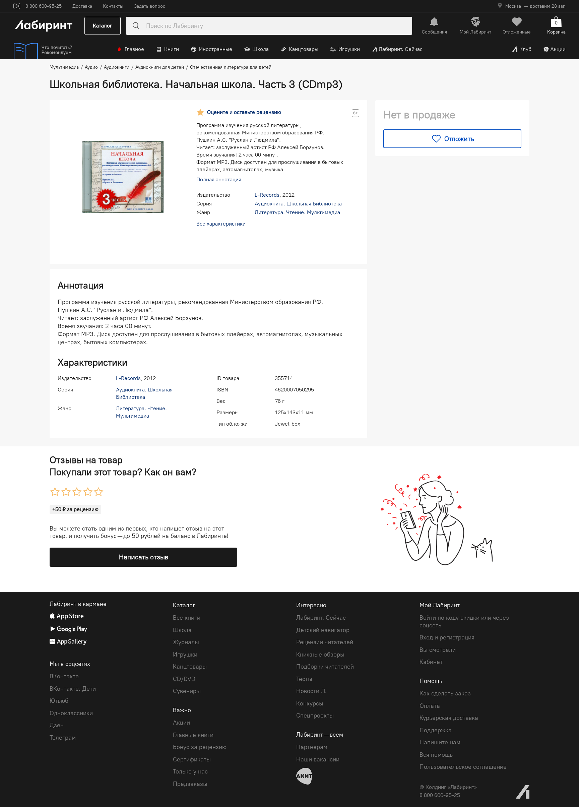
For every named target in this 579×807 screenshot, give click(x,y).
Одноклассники (71, 713)
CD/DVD (184, 679)
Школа (260, 49)
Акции (558, 49)
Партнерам (311, 747)
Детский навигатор (322, 630)
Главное (134, 49)
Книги (171, 49)
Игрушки (349, 49)
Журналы (186, 642)
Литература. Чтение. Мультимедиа (297, 212)
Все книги (186, 617)
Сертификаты (192, 759)
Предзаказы (190, 784)
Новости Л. (311, 691)
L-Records (267, 195)
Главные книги (193, 735)
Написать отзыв (143, 557)
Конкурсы (309, 703)
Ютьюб (59, 700)
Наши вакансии (317, 759)
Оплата (430, 705)
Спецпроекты (315, 715)
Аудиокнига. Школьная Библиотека (298, 203)
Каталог (102, 25)
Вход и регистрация (447, 637)
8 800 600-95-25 (440, 795)
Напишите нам (440, 742)
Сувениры (187, 691)
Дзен (57, 725)
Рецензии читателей (324, 642)
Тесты (304, 679)
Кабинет (431, 662)
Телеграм (63, 737)
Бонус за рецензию (200, 747)
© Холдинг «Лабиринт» (448, 787)
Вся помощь (436, 754)
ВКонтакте (64, 676)
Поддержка (436, 730)
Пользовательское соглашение (463, 766)
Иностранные (215, 49)
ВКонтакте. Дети (73, 688)
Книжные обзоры (320, 654)
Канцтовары (303, 49)
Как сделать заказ (445, 693)
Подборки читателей (325, 666)
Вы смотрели (438, 650)
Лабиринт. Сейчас (401, 49)
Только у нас (190, 771)
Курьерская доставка (449, 718)
